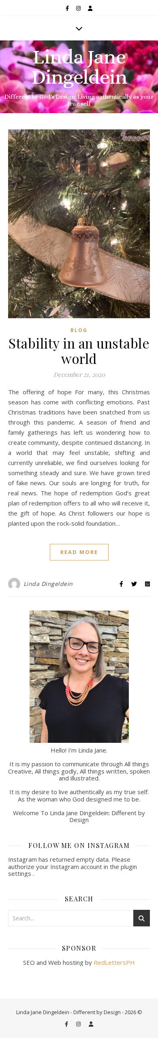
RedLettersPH (114, 962)
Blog (79, 330)
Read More (79, 552)
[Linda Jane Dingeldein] (79, 76)
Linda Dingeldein (48, 584)
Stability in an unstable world (79, 350)
